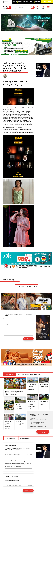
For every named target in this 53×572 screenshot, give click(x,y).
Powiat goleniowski (28, 28)
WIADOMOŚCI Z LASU (27, 34)
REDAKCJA (42, 19)
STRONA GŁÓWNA (10, 15)
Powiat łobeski (26, 21)
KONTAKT (42, 14)
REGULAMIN (43, 23)
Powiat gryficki (26, 15)
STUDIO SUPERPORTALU (28, 40)
